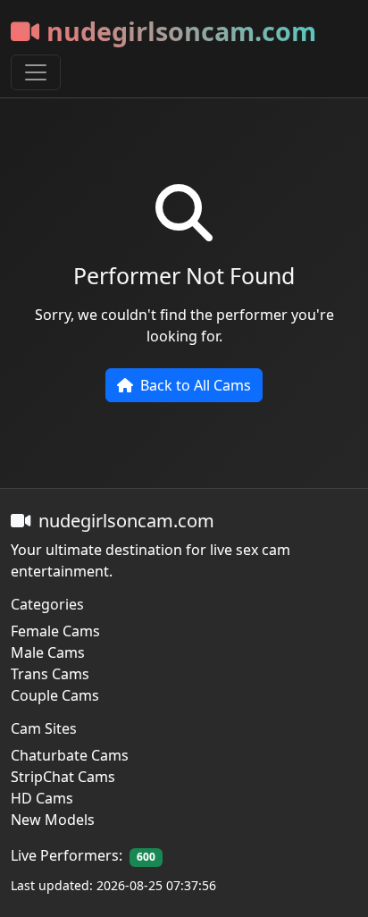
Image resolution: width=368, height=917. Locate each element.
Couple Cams (55, 695)
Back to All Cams (195, 385)
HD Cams (42, 798)
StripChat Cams (63, 777)
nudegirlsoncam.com (181, 30)
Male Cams (48, 652)
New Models (53, 819)
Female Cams (55, 631)
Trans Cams (50, 674)
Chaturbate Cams (70, 755)
